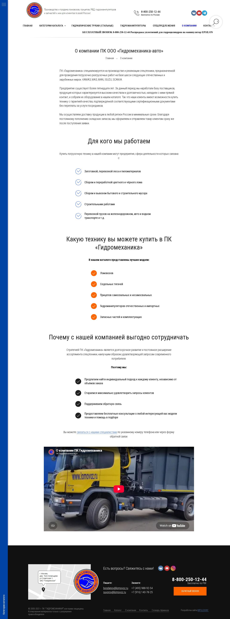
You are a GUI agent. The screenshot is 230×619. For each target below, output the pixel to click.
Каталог (118, 610)
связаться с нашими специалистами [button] (97, 432)
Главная (28, 25)
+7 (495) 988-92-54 (142, 588)
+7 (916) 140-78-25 (142, 592)
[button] (59, 582)
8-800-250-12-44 (150, 11)
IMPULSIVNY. (203, 610)
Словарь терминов (160, 610)
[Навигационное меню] (4, 4)
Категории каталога (51, 25)
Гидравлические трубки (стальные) (92, 25)
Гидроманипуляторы (133, 25)
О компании (189, 25)
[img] (86, 581)
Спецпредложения (164, 25)
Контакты (209, 25)
